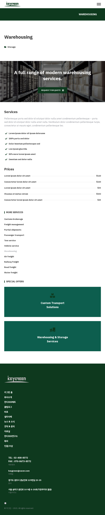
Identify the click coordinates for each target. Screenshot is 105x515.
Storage (12, 47)
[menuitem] (52, 219)
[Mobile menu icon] (99, 4)
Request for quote (51, 90)
